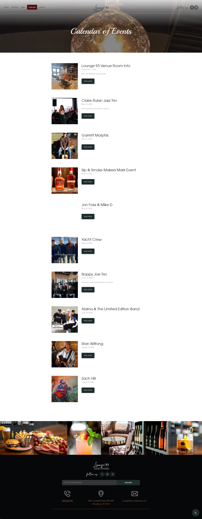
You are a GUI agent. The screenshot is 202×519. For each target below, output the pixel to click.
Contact (42, 7)
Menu (23, 7)
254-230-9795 (67, 501)
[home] (101, 8)
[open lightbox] (17, 438)
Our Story (15, 7)
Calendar (32, 7)
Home (6, 7)
